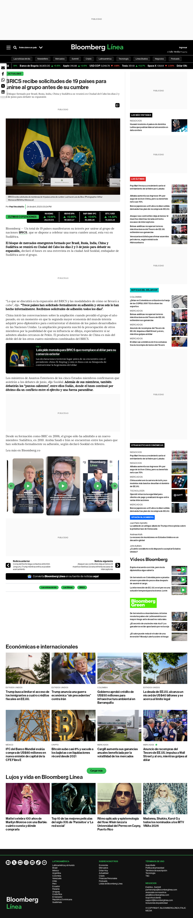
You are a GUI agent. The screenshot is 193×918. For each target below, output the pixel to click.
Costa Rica (57, 894)
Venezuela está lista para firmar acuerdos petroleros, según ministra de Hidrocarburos (149, 239)
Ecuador (56, 886)
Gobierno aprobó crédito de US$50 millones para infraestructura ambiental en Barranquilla (116, 697)
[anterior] (8, 565)
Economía (103, 865)
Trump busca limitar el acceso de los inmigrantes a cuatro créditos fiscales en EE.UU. (27, 695)
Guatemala (57, 902)
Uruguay (56, 891)
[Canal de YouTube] (20, 862)
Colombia (56, 876)
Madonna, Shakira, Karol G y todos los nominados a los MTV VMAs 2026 (163, 822)
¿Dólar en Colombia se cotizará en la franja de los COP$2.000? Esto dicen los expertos (150, 303)
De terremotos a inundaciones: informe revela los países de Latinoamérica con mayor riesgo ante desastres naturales (148, 616)
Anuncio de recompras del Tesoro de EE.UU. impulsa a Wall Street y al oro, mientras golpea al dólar (147, 331)
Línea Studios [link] (142, 59)
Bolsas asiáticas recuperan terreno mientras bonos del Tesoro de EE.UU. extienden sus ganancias (147, 229)
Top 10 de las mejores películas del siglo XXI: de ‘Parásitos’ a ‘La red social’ (72, 822)
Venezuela (56, 878)
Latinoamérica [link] (105, 59)
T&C (147, 876)
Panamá (55, 889)
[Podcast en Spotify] (44, 862)
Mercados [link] (60, 59)
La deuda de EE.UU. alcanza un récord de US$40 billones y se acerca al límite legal (163, 695)
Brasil (54, 868)
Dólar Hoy (103, 870)
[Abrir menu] (8, 48)
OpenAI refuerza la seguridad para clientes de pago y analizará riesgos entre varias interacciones (149, 497)
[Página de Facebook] (8, 862)
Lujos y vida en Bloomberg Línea (44, 777)
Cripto (102, 876)
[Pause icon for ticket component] (8, 66)
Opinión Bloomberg (142, 517)
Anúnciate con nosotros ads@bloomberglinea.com (157, 893)
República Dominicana (62, 899)
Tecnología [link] (123, 59)
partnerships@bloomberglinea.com (161, 889)
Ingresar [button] (183, 47)
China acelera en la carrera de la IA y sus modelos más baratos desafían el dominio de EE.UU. (149, 483)
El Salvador (57, 897)
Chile (54, 881)
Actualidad (14, 73)
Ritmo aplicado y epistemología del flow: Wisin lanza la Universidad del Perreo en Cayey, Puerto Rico (119, 824)
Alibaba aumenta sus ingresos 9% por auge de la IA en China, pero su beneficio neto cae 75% (149, 199)
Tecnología (150, 873)
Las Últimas (68, 587)
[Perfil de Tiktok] (38, 862)
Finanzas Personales (108, 878)
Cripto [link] (89, 59)
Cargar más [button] (96, 770)
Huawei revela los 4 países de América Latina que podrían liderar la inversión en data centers (149, 127)
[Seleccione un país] (41, 48)
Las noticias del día (48, 587)
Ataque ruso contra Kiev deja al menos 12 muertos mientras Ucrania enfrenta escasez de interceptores (93, 566)
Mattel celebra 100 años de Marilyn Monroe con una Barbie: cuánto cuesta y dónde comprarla (26, 824)
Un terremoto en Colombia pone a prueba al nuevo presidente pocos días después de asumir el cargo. (149, 580)
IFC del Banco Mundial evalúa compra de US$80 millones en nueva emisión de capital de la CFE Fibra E (26, 754)
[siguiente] (117, 565)
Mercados (103, 868)
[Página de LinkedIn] (32, 862)
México (55, 870)
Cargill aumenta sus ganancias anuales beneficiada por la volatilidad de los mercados (117, 752)
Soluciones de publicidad (157, 903)
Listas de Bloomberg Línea (110, 883)
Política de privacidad (155, 868)
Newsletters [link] (42, 59)
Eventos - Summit (153, 887)
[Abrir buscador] (15, 48)
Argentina (56, 873)
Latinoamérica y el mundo (63, 865)
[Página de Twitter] (14, 862)
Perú (54, 883)
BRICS (23, 232)
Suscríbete (150, 865)
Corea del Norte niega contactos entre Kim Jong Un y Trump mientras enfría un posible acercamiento (31, 566)
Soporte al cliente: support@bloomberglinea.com (159, 899)
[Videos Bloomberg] (158, 559)
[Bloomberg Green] (158, 602)
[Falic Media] (169, 52)
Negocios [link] (159, 59)
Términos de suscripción (156, 870)
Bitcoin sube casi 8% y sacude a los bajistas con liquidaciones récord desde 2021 (72, 752)
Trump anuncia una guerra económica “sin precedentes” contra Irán (71, 695)
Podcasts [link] (175, 59)
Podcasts (103, 881)
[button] (117, 105)
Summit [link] (75, 59)
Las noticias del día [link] (22, 59)
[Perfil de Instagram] (26, 862)
